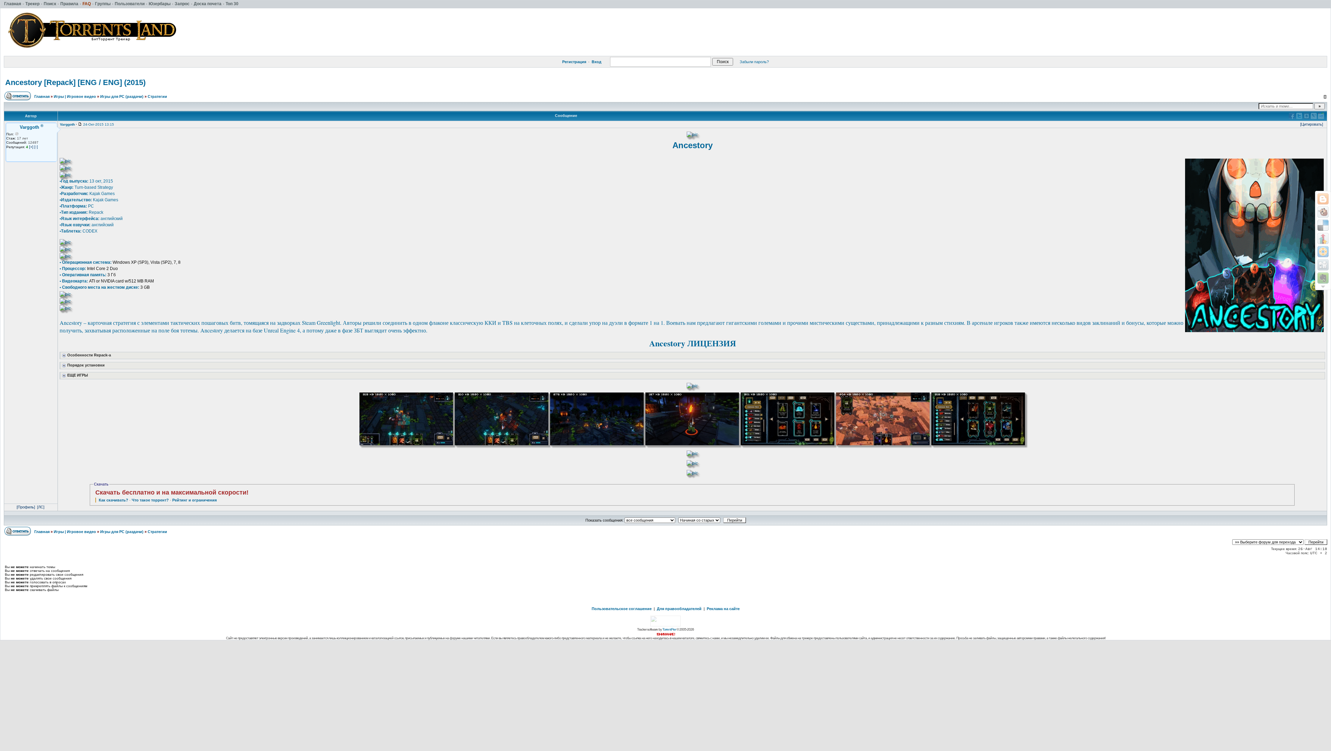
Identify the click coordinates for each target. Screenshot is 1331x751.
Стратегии (157, 96)
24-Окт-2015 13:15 (98, 124)
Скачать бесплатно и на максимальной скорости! (172, 492)
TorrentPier (669, 629)
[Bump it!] (1323, 238)
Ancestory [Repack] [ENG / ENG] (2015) (75, 82)
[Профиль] (26, 507)
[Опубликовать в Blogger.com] (1323, 198)
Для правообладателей (679, 609)
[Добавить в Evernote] (1323, 278)
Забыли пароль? (754, 62)
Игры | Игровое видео (75, 96)
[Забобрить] (1323, 212)
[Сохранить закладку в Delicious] (1323, 225)
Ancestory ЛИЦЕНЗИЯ (692, 343)
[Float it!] (1323, 251)
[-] (36, 147)
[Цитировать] (1311, 124)
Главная (42, 96)
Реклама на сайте (723, 609)
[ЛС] (40, 507)
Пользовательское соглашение (622, 609)
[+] (31, 147)
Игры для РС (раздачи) (121, 96)
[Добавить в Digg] (1323, 264)
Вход (596, 62)
